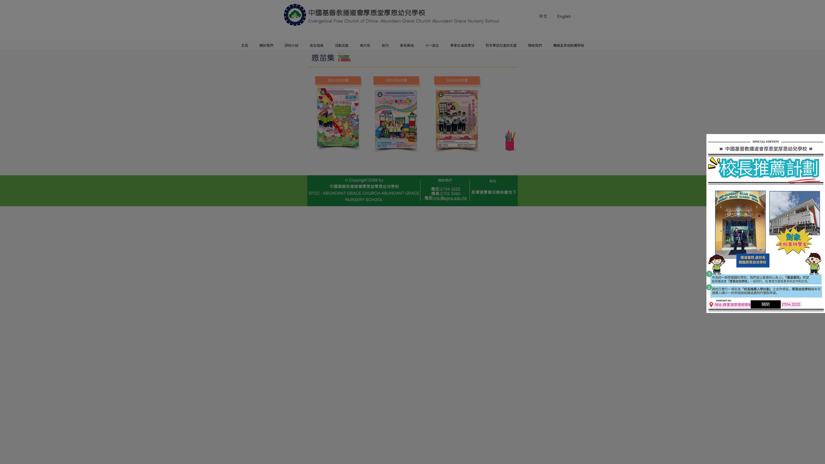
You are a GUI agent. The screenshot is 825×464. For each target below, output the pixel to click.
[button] (765, 304)
